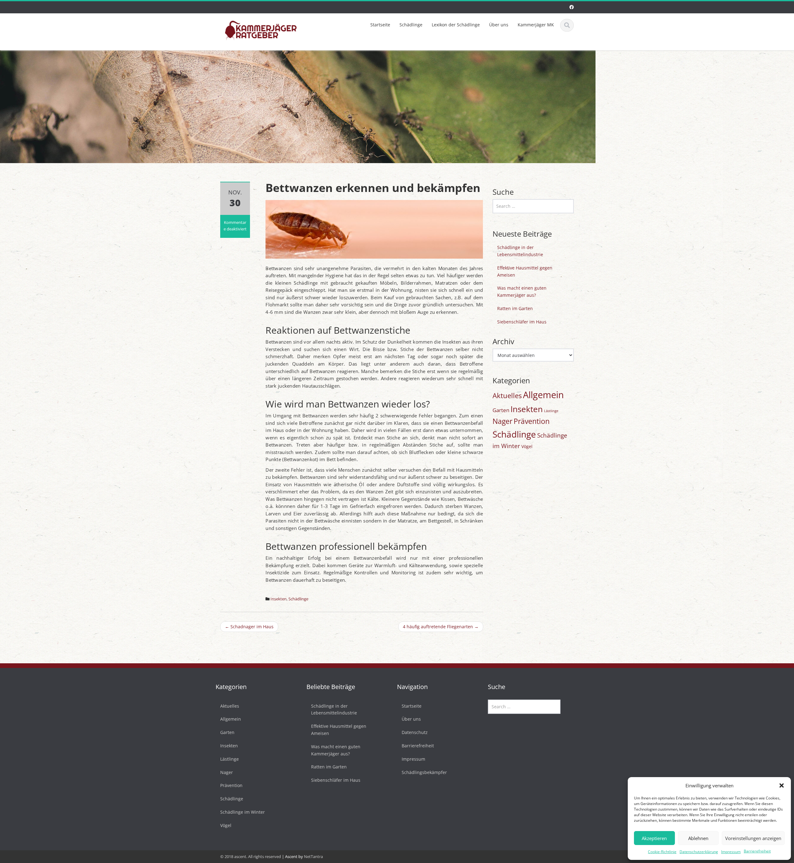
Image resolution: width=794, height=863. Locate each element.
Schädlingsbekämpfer (424, 772)
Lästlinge (551, 411)
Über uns (498, 25)
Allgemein (543, 395)
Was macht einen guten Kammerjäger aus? (521, 291)
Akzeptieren (654, 838)
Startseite (380, 25)
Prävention (532, 421)
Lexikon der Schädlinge (456, 25)
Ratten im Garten (515, 308)
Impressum (731, 851)
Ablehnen (698, 838)
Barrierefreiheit (757, 851)
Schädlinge (410, 25)
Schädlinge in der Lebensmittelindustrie (520, 250)
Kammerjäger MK (536, 25)
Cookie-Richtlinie (662, 851)
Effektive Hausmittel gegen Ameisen (524, 271)
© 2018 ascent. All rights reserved (250, 856)
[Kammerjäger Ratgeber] (261, 29)
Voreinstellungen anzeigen (753, 838)
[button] (781, 785)
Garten (501, 410)
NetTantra (313, 856)
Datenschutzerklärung (699, 851)
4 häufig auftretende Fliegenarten (441, 626)
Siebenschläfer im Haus (521, 322)
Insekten (278, 599)
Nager (502, 421)
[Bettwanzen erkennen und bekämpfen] (374, 229)
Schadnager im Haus (249, 626)
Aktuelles (507, 395)
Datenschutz (415, 733)
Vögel (527, 446)
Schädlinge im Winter (242, 812)
